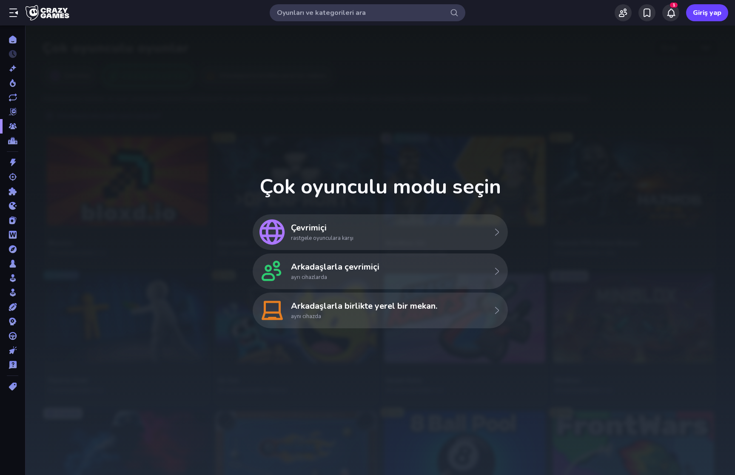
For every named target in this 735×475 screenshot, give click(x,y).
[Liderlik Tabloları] (12, 141)
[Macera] (12, 249)
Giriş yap (707, 12)
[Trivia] (12, 365)
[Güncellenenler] (12, 97)
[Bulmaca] (12, 191)
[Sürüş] (12, 336)
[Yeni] (12, 68)
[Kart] (12, 220)
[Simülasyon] (12, 292)
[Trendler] (12, 83)
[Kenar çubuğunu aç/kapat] (13, 13)
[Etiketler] (12, 386)
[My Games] (646, 12)
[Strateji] (12, 321)
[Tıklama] (12, 350)
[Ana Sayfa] (12, 39)
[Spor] (12, 307)
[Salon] (12, 278)
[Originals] (12, 112)
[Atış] (12, 177)
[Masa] (12, 263)
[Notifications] (670, 12)
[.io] (12, 206)
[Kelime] (12, 235)
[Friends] (623, 12)
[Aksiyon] (12, 162)
